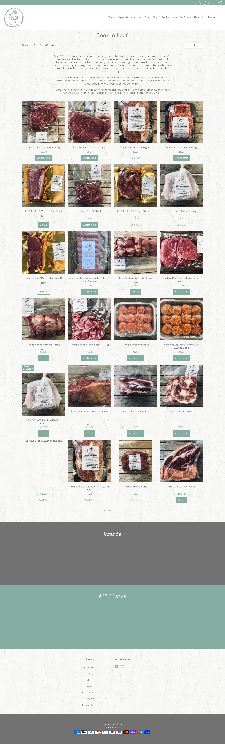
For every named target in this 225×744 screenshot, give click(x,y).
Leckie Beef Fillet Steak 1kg (43, 441)
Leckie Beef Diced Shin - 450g (89, 345)
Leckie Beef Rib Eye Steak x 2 (135, 211)
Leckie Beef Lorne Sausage (181, 148)
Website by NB (112, 727)
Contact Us (89, 667)
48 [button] (52, 45)
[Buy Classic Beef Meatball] (135, 319)
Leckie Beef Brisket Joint (43, 345)
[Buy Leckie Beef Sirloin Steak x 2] (43, 185)
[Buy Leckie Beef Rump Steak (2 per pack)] (181, 252)
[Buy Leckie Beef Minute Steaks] (89, 122)
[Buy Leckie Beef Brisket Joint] (43, 319)
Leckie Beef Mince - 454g (44, 148)
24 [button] (41, 45)
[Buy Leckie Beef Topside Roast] (135, 252)
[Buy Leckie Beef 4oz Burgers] (135, 122)
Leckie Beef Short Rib (135, 412)
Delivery (89, 673)
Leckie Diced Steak (89, 211)
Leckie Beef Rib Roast (181, 487)
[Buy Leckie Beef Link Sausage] (181, 185)
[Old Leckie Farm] (13, 17)
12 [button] (35, 45)
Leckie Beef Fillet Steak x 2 (44, 278)
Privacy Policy (89, 698)
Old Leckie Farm (89, 692)
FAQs (89, 686)
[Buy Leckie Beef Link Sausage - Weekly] (43, 394)
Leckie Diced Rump (135, 487)
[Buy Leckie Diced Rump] (135, 461)
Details (43, 224)
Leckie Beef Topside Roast (135, 278)
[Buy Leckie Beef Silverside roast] (89, 386)
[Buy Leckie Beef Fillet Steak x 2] (43, 252)
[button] (209, 2)
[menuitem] (199, 2)
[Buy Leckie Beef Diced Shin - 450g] (89, 319)
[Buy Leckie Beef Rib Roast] (181, 461)
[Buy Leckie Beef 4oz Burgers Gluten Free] (89, 461)
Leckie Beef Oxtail (181, 412)
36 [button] (46, 45)
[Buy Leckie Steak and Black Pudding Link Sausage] (89, 252)
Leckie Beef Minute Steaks (89, 148)
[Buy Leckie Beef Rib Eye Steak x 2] (135, 185)
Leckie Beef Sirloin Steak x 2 (43, 211)
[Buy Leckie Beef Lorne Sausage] (181, 122)
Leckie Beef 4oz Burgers (135, 148)
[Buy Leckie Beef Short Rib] (135, 386)
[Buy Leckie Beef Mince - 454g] (43, 122)
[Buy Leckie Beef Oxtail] (181, 386)
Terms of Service (89, 705)
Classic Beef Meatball (135, 345)
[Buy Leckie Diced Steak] (89, 185)
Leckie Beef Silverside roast (89, 412)
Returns (89, 680)
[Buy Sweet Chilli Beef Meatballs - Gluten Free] (181, 319)
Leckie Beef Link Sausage (181, 211)
